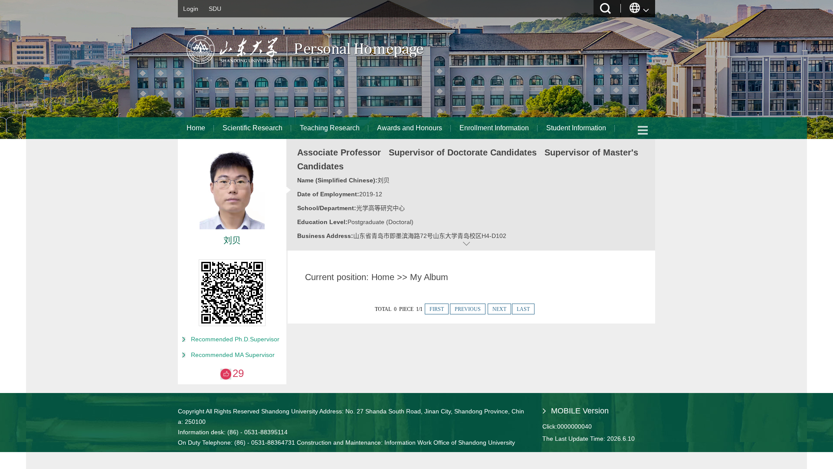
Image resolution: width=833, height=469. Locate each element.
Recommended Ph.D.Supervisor (235, 339)
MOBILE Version (580, 410)
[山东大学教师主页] (325, 67)
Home (196, 128)
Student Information (576, 128)
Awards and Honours (409, 128)
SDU (215, 8)
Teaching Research (330, 128)
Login (190, 8)
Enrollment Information (494, 128)
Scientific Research (252, 128)
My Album (429, 277)
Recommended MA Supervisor (233, 354)
